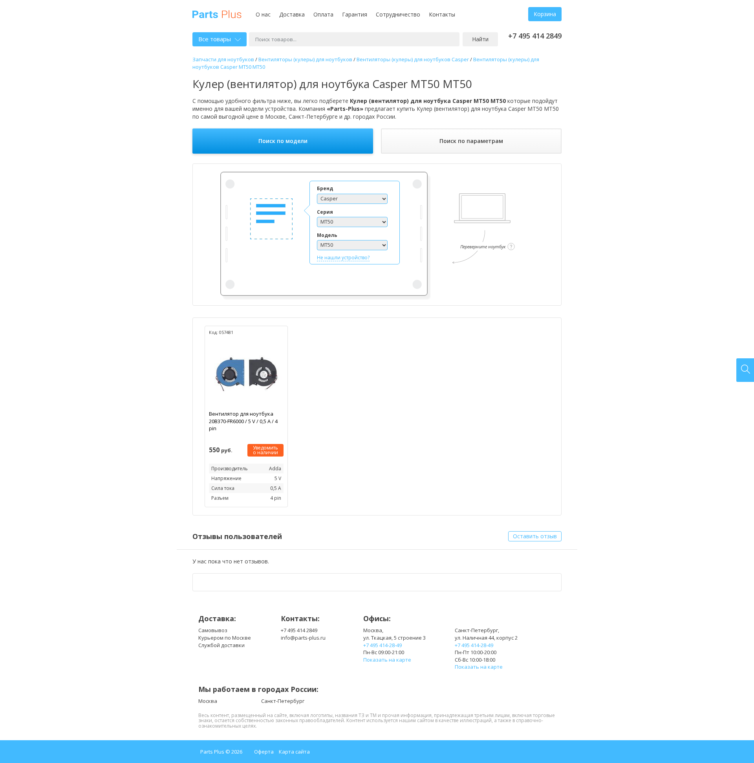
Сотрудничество (398, 14)
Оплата (323, 14)
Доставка (292, 14)
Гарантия (354, 14)
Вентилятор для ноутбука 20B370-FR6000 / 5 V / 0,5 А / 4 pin (243, 421)
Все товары (214, 39)
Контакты (442, 14)
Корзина (545, 14)
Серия (325, 212)
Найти (480, 39)
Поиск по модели (282, 141)
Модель (327, 235)
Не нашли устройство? (343, 257)
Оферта (264, 751)
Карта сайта (294, 751)
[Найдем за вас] (745, 370)
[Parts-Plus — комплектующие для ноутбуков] (217, 13)
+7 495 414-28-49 (382, 645)
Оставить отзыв (535, 536)
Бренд (325, 188)
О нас (263, 14)
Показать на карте (387, 659)
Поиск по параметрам (471, 141)
